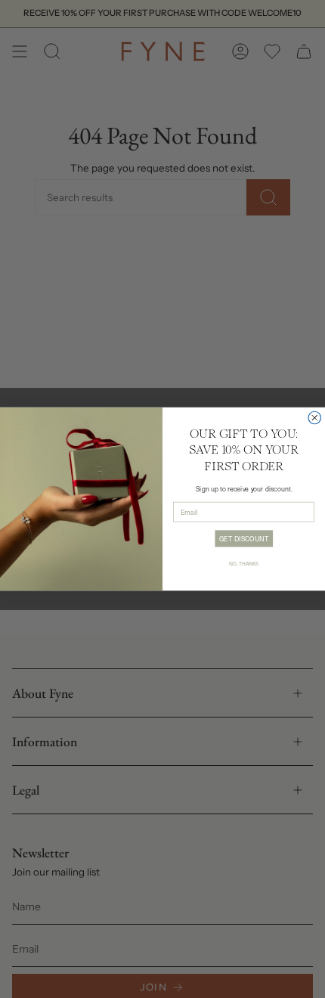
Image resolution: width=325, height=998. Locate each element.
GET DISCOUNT (244, 538)
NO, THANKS (244, 563)
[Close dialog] (314, 417)
